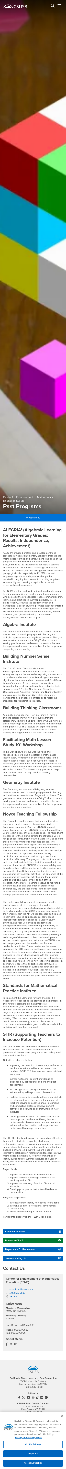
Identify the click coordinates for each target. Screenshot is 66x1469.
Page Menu (34, 517)
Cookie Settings (33, 1444)
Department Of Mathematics (20, 1249)
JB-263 (13, 1296)
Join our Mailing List (15, 1258)
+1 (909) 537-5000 (33, 1387)
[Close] (62, 1416)
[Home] (15, 6)
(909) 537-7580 (17, 1293)
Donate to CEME (14, 1240)
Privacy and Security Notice (28, 1437)
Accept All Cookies (33, 1463)
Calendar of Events (15, 1231)
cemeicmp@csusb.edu (21, 1289)
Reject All (33, 1453)
